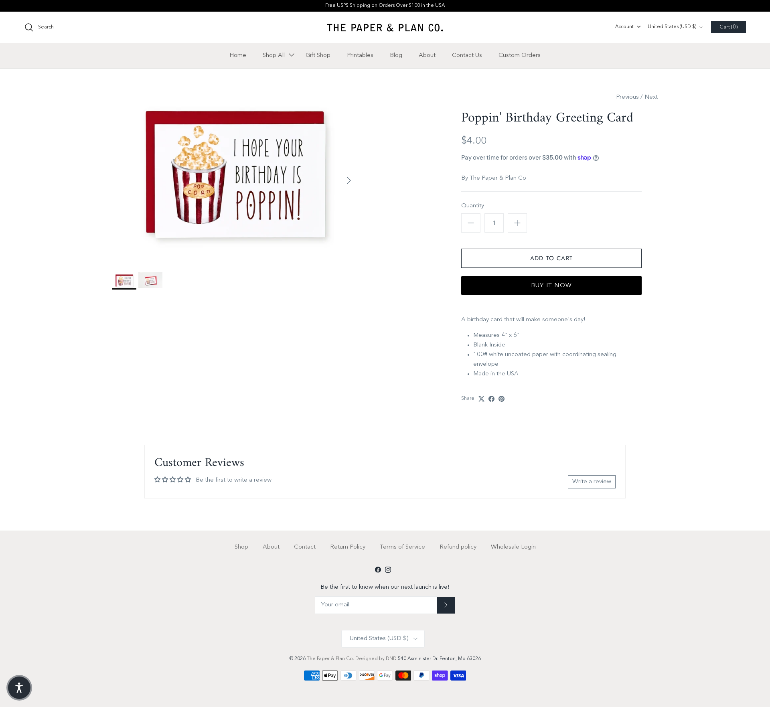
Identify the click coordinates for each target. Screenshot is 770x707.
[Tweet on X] (481, 399)
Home (237, 55)
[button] (19, 688)
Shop (241, 547)
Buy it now (551, 286)
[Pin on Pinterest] (501, 399)
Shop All (274, 55)
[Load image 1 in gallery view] (235, 176)
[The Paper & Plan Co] (385, 27)
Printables (360, 55)
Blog (396, 55)
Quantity (472, 206)
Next (651, 97)
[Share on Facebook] (491, 399)
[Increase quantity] (517, 223)
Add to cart (551, 258)
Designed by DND (376, 658)
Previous (627, 97)
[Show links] (291, 55)
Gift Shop (318, 55)
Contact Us (467, 55)
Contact (305, 547)
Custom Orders (519, 55)
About (427, 55)
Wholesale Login (513, 547)
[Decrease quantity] (470, 223)
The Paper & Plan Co (498, 178)
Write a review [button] (591, 482)
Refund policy (458, 547)
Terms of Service (402, 547)
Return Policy (347, 547)
